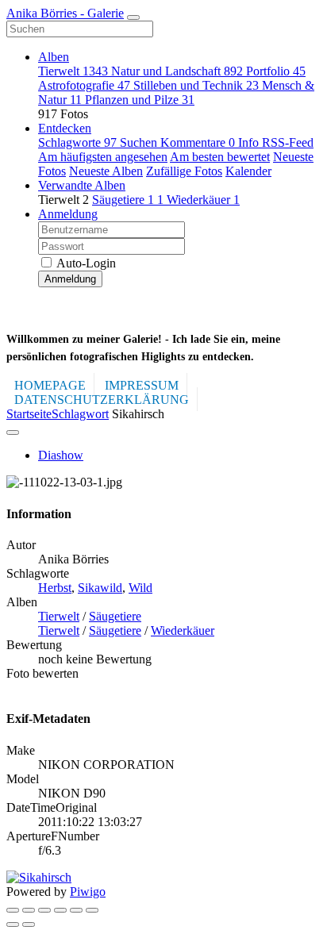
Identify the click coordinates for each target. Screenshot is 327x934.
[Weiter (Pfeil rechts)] (28, 924)
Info (250, 142)
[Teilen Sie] (28, 910)
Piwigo (88, 891)
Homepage (50, 385)
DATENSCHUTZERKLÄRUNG (101, 399)
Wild (140, 587)
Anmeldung (68, 214)
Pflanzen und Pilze (139, 99)
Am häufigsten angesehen (102, 156)
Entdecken (64, 128)
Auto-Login (85, 263)
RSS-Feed (288, 142)
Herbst (54, 587)
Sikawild (100, 587)
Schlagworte (77, 142)
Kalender (248, 171)
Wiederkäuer (203, 199)
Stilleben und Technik (196, 85)
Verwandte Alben (81, 185)
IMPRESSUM (142, 385)
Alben (53, 56)
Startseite (29, 414)
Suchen (140, 142)
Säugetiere (128, 199)
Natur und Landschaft (177, 71)
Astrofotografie (84, 85)
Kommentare (197, 142)
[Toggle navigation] (133, 17)
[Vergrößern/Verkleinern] (60, 910)
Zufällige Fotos (184, 171)
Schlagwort (80, 414)
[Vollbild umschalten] (44, 910)
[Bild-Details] (76, 910)
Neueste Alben (106, 171)
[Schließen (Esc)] (12, 910)
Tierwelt (73, 71)
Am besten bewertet (220, 156)
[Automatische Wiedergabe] (92, 910)
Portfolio (276, 71)
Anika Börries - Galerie (65, 13)
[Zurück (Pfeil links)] (12, 924)
